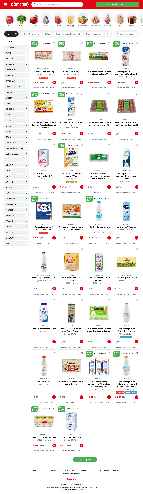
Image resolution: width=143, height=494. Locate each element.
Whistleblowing (73, 470)
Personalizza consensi (71, 474)
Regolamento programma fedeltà (51, 470)
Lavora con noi (30, 470)
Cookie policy (105, 470)
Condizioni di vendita (89, 470)
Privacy (116, 470)
